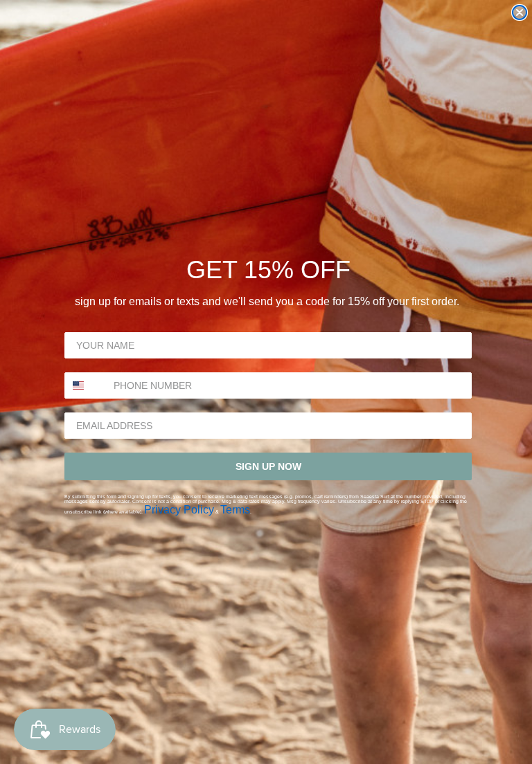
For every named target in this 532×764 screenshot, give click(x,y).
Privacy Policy (179, 510)
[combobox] (86, 385)
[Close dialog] (519, 12)
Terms (235, 510)
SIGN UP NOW (268, 466)
